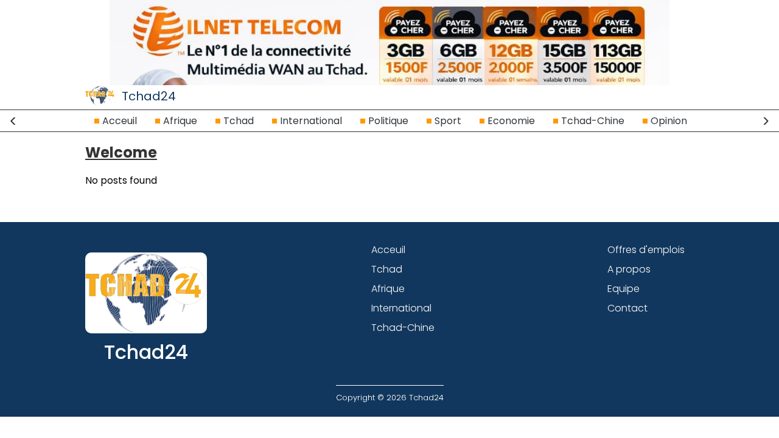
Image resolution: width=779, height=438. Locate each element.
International (311, 121)
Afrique (180, 121)
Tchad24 (149, 96)
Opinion (669, 121)
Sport (448, 121)
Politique (388, 121)
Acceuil (119, 121)
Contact (627, 308)
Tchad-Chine (592, 121)
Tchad (238, 121)
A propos (629, 269)
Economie (511, 121)
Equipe (623, 289)
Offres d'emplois (646, 250)
